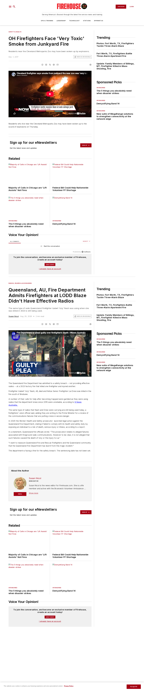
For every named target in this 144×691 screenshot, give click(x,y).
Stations (87, 20)
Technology (74, 20)
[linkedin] (46, 65)
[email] (58, 65)
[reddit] (54, 65)
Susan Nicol (14, 316)
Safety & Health (15, 32)
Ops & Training (47, 20)
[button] (10, 6)
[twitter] (50, 65)
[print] (90, 65)
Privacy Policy (68, 686)
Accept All (133, 686)
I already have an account (50, 269)
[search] (14, 6)
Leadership (61, 20)
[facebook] (42, 65)
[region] (50, 246)
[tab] (15, 241)
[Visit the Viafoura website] (85, 252)
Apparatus (98, 20)
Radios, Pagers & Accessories (20, 283)
